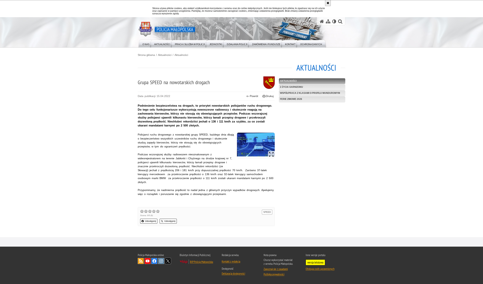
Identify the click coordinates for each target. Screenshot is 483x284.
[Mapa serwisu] (328, 21)
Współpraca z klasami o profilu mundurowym (310, 93)
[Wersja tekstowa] (334, 21)
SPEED (267, 212)
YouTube (148, 261)
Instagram (161, 261)
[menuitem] (146, 43)
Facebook (154, 261)
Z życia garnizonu (291, 87)
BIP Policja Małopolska (201, 262)
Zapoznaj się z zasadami (276, 269)
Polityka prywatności (274, 274)
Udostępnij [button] (150, 221)
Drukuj (270, 96)
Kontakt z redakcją (231, 261)
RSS (141, 261)
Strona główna (146, 54)
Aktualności (165, 54)
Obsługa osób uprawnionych (320, 269)
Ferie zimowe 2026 (291, 99)
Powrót (254, 96)
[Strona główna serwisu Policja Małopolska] (322, 21)
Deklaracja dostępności (233, 273)
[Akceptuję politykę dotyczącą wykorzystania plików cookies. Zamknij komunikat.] (328, 3)
